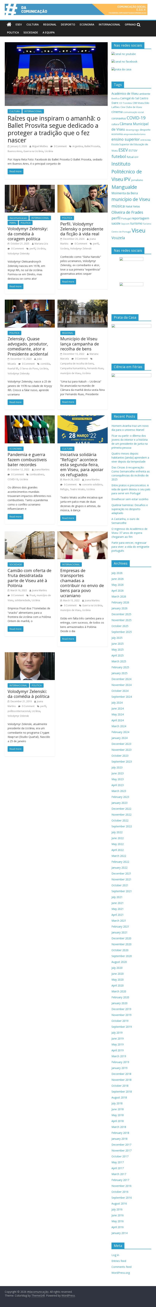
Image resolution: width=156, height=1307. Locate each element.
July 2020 (117, 968)
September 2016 (121, 1197)
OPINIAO (130, 24)
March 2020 (118, 991)
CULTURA (32, 24)
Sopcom (125, 223)
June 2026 (117, 579)
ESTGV (133, 150)
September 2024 (121, 696)
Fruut (32, 595)
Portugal (126, 218)
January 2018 (119, 1138)
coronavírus (118, 118)
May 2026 (117, 584)
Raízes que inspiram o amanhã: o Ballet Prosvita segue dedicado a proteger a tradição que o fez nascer (54, 129)
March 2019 (118, 1056)
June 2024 (117, 708)
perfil (32, 248)
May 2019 (117, 1044)
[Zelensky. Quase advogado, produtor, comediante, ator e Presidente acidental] (30, 302)
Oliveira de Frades (127, 212)
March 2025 (118, 661)
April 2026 (117, 590)
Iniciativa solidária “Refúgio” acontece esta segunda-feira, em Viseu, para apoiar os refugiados (81, 464)
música (118, 206)
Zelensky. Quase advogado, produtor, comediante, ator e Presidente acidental (28, 346)
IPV (127, 179)
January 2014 (119, 1233)
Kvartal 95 (13, 368)
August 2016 (119, 1203)
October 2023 (119, 755)
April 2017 (117, 1168)
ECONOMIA (87, 24)
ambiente (144, 93)
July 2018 (117, 1103)
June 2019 (117, 1038)
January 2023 (119, 803)
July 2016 (117, 1209)
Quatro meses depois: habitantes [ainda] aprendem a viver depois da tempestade (130, 457)
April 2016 (117, 1227)
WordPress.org (120, 1272)
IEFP (136, 157)
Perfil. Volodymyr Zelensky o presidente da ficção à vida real (81, 229)
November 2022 (121, 814)
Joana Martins (42, 469)
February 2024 (120, 732)
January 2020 (119, 1003)
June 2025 (117, 643)
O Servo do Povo (29, 368)
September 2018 (121, 1091)
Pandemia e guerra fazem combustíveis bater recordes (27, 459)
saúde (115, 223)
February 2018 (120, 1133)
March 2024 (118, 726)
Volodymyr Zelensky (18, 253)
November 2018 (121, 1080)
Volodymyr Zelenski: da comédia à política (28, 693)
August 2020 (119, 962)
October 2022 (119, 820)
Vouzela (118, 237)
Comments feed (121, 1267)
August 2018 (119, 1097)
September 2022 (121, 826)
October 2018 (119, 1085)
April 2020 (117, 985)
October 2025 (119, 626)
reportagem (140, 218)
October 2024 (119, 691)
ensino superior (125, 139)
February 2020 (120, 997)
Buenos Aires (15, 151)
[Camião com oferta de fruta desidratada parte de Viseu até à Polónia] (30, 534)
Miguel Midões (40, 146)
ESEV (19, 24)
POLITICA (13, 32)
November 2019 (121, 1015)
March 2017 (118, 1174)
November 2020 (121, 944)
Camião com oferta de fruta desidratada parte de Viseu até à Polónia (29, 577)
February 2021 (120, 926)
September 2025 (121, 632)
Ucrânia (49, 151)
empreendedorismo (134, 134)
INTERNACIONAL (109, 24)
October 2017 (119, 1156)
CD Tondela (125, 103)
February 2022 (120, 861)
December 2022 (121, 808)
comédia (45, 363)
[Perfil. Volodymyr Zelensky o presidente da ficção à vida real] (82, 187)
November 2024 (121, 685)
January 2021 (119, 932)
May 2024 (117, 714)
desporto (145, 129)
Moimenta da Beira (124, 193)
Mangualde (124, 186)
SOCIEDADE (30, 32)
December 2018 (121, 1074)
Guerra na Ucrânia (33, 151)
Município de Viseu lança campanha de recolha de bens (79, 344)
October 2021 (119, 885)
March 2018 (118, 1127)
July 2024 (117, 702)
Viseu (139, 230)
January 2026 (119, 608)
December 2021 (121, 873)
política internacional (19, 711)
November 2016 (121, 1186)
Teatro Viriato (77, 489)
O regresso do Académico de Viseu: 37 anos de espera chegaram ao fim (129, 533)
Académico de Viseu (124, 93)
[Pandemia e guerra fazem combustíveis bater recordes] (30, 418)
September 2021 (121, 891)
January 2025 (119, 673)
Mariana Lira (41, 243)
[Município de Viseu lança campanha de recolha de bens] (82, 302)
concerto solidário (92, 484)
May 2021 (117, 909)
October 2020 (119, 950)
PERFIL (13, 223)
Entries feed (118, 1261)
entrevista (145, 139)
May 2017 (117, 1162)
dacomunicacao (18, 218)
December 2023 (121, 744)
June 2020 (117, 973)
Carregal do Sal (129, 98)
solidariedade (22, 600)
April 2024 (117, 720)
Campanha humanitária (73, 368)
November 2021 (121, 879)
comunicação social (133, 112)
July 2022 (117, 832)
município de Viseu (70, 373)
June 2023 (117, 773)
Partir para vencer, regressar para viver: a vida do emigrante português (130, 546)
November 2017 (121, 1150)
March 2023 (118, 791)
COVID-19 (13, 479)
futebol (118, 156)
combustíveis (37, 474)
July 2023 (117, 767)
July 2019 (117, 1032)
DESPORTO (68, 24)
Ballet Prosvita (92, 146)
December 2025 (121, 614)
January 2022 (119, 867)
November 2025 (121, 620)
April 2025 (117, 655)
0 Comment (60, 146)
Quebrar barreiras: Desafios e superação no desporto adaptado (129, 509)
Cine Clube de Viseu (131, 107)
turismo (136, 223)
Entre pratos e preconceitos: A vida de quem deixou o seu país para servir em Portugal (130, 489)
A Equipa (49, 32)
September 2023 (121, 761)
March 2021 (118, 920)
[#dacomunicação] (9, 25)
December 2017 (121, 1144)
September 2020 (121, 956)
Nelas (136, 206)
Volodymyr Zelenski (81, 248)
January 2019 (119, 1068)
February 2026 (120, 602)
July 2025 (117, 638)
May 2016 (117, 1221)
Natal (129, 206)
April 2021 (117, 915)
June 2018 (117, 1109)
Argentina (77, 146)
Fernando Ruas (95, 368)
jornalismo (137, 180)
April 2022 (117, 850)
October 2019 (119, 1021)
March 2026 (118, 596)
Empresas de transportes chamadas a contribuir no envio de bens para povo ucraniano (82, 582)
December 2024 (121, 679)
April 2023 (117, 785)
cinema (117, 112)
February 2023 (120, 797)
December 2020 (121, 938)
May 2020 (117, 979)
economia (117, 134)
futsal (130, 157)
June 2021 (117, 903)
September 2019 (121, 1026)
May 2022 (117, 844)
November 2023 (121, 750)
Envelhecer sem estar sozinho (129, 499)
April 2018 (117, 1121)
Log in (115, 1255)
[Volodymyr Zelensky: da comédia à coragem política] (30, 187)
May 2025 (117, 649)
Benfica (115, 98)
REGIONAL (49, 24)
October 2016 (119, 1192)
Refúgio (64, 489)
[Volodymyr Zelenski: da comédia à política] (30, 654)
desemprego (132, 129)
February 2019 (120, 1062)
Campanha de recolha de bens (77, 363)
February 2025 (120, 667)
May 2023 (117, 779)
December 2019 (121, 1009)
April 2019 (117, 1050)
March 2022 (118, 856)
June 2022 (117, 838)
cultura (115, 124)
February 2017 (120, 1180)
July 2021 (117, 897)
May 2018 (117, 1115)
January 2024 (119, 738)
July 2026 (117, 573)
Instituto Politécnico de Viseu (126, 171)
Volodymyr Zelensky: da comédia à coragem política (28, 233)
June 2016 (117, 1215)
